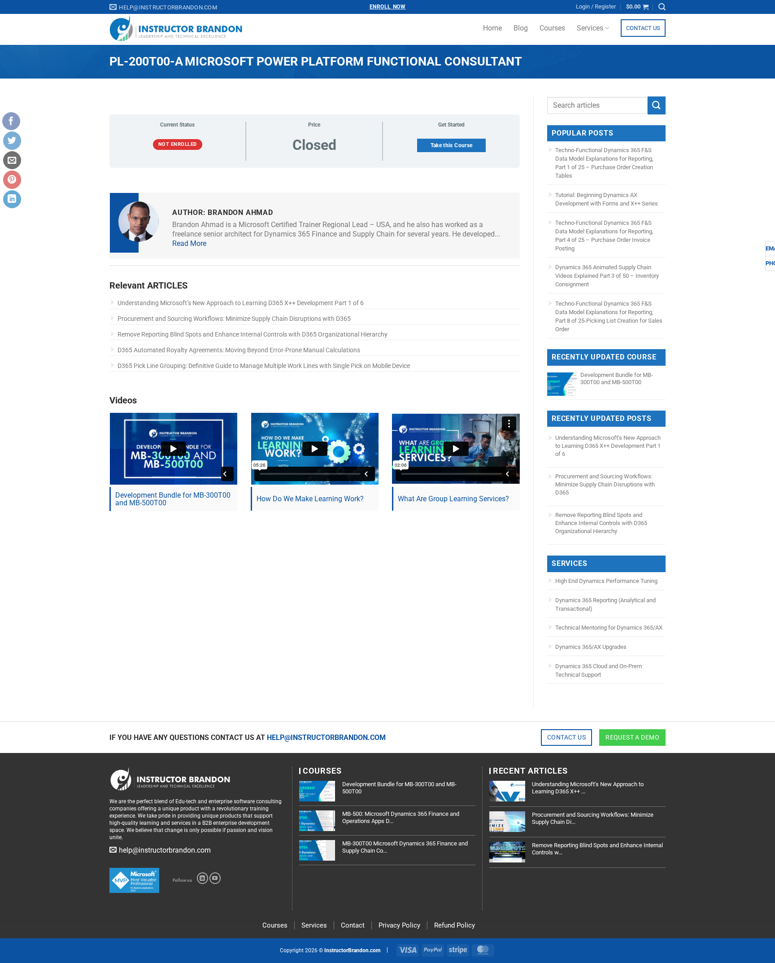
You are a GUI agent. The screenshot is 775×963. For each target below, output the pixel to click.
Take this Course (452, 145)
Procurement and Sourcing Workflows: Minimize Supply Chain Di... (592, 818)
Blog (521, 28)
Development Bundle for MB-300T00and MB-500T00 (173, 499)
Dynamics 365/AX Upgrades (591, 646)
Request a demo (632, 737)
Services (590, 28)
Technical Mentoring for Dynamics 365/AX (608, 627)
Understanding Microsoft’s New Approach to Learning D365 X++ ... (588, 788)
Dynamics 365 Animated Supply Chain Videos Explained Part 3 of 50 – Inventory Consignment (607, 276)
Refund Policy (454, 925)
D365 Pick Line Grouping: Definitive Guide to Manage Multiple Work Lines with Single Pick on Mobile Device (264, 365)
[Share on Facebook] (11, 121)
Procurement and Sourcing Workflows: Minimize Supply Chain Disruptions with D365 (234, 318)
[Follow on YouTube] (215, 878)
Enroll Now (388, 7)
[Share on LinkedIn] (12, 199)
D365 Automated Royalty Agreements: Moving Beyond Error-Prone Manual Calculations (239, 350)
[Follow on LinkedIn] (202, 878)
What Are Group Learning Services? (453, 499)
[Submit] (657, 105)
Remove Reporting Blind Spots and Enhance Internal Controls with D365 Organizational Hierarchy (253, 334)
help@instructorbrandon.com (326, 737)
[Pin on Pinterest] (12, 179)
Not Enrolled (177, 144)
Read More (189, 243)
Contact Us (643, 28)
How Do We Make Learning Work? (310, 499)
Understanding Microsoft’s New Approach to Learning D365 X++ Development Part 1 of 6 (241, 302)
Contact (353, 925)
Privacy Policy (399, 925)
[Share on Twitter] (12, 140)
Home (492, 28)
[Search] (662, 6)
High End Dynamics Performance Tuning (606, 581)
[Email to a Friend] (12, 160)
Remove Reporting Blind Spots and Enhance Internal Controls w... (597, 849)
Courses (552, 28)
